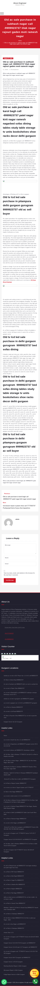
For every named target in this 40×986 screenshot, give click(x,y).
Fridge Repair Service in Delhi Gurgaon (14, 974)
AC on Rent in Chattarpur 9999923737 (14, 913)
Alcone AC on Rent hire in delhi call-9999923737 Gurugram (20, 779)
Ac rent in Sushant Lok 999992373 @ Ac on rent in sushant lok (21, 684)
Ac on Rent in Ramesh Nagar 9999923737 (15, 818)
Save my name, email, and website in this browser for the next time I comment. (19, 574)
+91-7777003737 (9, 633)
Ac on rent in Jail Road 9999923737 (13, 711)
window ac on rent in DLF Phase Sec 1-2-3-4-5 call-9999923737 (21, 675)
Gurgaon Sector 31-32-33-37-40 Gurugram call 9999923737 (19, 943)
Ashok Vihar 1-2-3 (8, 932)
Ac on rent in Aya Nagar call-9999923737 (15, 924)
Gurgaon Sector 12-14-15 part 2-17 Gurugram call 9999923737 (20, 947)
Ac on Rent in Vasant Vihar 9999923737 (14, 903)
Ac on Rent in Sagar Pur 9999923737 (14, 880)
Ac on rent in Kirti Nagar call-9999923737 (15, 823)
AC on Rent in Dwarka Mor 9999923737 (14, 884)
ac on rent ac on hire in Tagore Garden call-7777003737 (18, 787)
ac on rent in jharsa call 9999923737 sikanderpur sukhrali (19, 750)
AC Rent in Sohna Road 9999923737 (13, 680)
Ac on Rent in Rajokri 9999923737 (13, 888)
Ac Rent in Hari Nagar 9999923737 (13, 791)
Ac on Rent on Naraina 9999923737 (13, 707)
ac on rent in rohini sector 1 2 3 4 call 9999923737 (17, 796)
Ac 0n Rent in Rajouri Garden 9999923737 (15, 783)
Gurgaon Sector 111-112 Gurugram (13, 721)
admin (6, 69)
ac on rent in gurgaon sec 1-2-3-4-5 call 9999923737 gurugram (20, 703)
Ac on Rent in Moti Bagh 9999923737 (14, 876)
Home (20, 40)
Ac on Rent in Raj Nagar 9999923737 (14, 893)
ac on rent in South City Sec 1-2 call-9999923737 (17, 740)
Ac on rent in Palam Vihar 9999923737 (14, 688)
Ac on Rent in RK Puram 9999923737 (14, 871)
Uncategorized (14, 69)
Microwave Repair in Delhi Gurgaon (13, 970)
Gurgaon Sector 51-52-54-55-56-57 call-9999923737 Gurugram (20, 839)
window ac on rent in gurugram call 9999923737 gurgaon (19, 698)
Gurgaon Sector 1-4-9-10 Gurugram (13, 961)
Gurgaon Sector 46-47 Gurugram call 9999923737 (17, 957)
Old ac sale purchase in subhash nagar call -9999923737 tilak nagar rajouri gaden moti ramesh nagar (20, 43)
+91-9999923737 (9, 639)
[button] (4, 982)
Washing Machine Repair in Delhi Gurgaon (15, 966)
